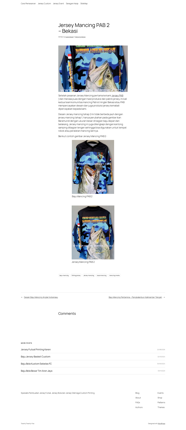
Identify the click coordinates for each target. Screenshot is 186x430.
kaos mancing (101, 275)
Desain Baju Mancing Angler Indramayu (41, 297)
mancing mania (114, 275)
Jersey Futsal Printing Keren (36, 349)
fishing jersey (76, 275)
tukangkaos (69, 37)
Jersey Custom (44, 3)
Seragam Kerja (72, 3)
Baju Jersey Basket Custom (35, 356)
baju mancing (64, 275)
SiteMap (84, 3)
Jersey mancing (89, 275)
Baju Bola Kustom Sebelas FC (36, 363)
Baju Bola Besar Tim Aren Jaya (36, 371)
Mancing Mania (80, 37)
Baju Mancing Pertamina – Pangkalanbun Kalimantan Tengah (135, 297)
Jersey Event (58, 3)
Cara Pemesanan (28, 3)
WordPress (161, 423)
